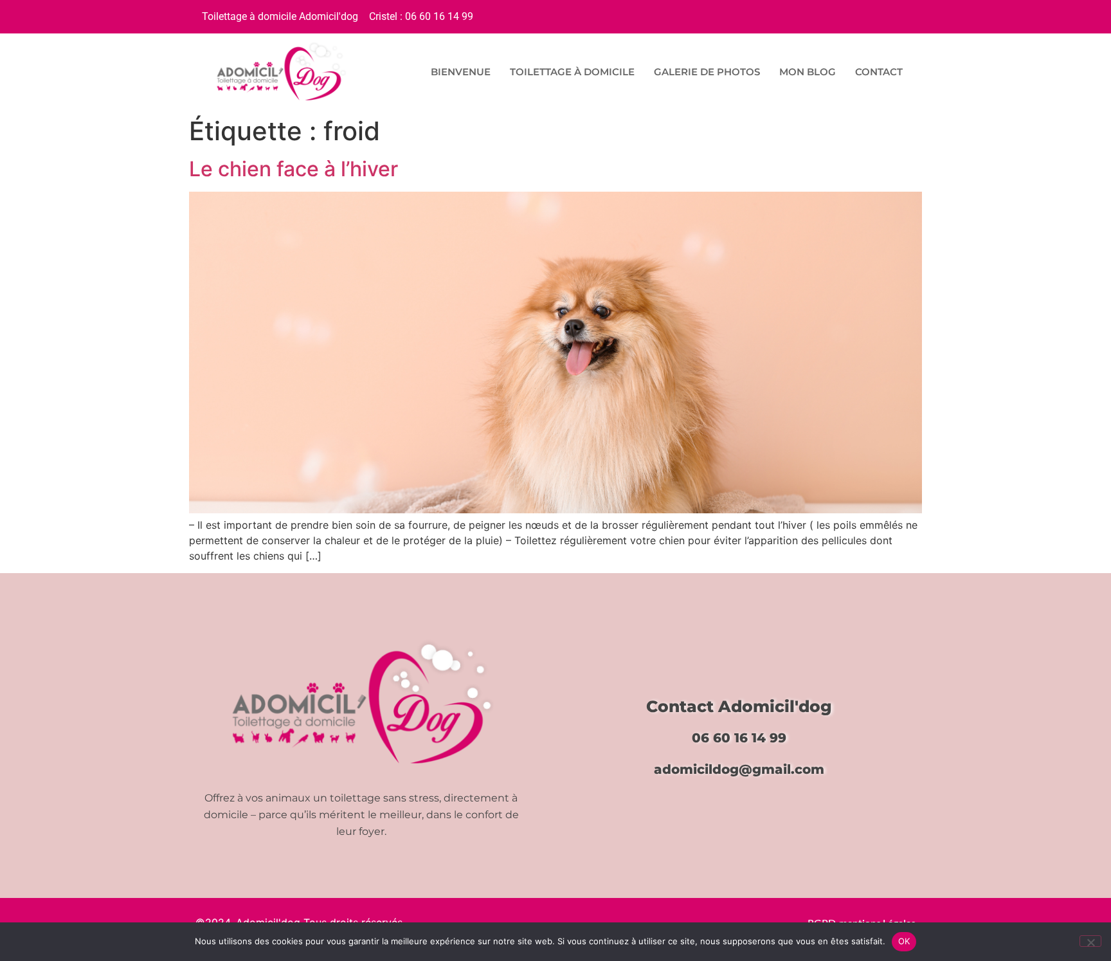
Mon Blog (807, 72)
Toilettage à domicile (572, 72)
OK (904, 941)
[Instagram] (898, 14)
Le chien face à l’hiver (293, 168)
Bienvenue (461, 72)
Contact (879, 72)
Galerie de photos (707, 72)
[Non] (1090, 941)
